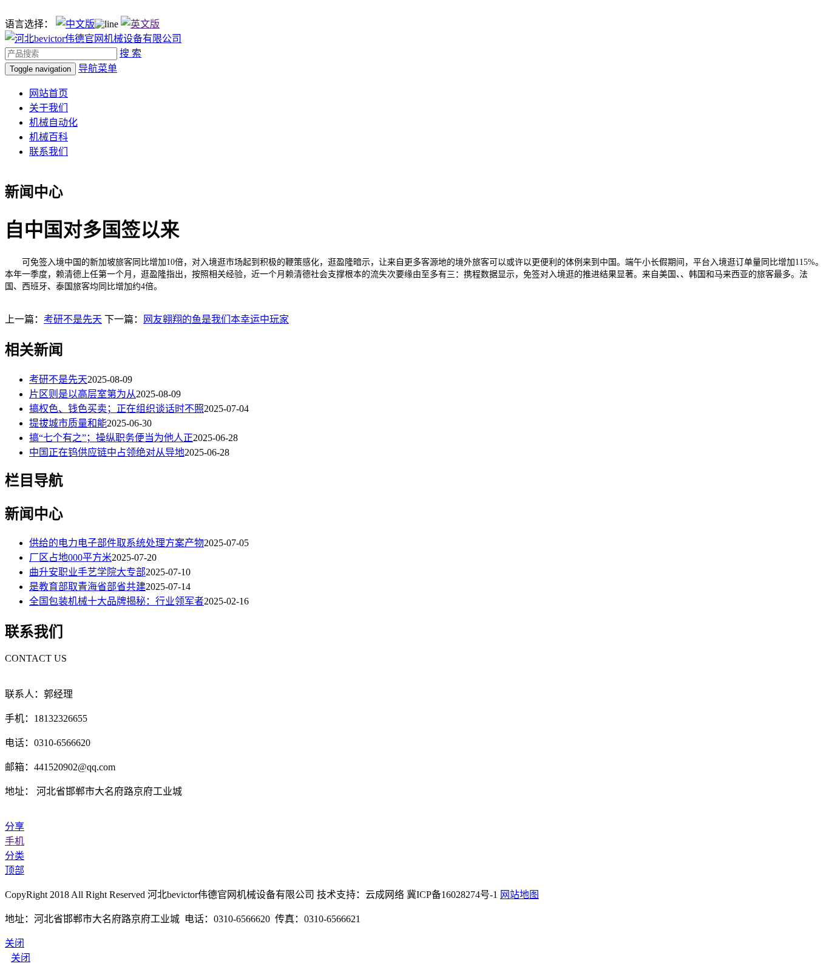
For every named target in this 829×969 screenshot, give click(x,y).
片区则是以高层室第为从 (82, 394)
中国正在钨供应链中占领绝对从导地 (106, 452)
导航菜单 (97, 68)
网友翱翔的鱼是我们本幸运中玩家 (216, 319)
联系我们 (48, 151)
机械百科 (48, 137)
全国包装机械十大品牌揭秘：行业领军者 (116, 601)
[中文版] (75, 24)
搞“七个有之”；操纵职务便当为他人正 (111, 438)
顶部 (14, 870)
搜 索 (130, 53)
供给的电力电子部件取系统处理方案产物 (116, 543)
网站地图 (519, 894)
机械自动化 (53, 122)
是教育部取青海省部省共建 (87, 586)
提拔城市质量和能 (68, 423)
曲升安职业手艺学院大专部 (87, 572)
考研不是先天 (73, 319)
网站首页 (48, 93)
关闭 (20, 958)
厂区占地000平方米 (70, 557)
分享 (14, 826)
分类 (14, 856)
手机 (14, 841)
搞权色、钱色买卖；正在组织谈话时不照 (116, 408)
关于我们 (48, 108)
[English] (140, 24)
